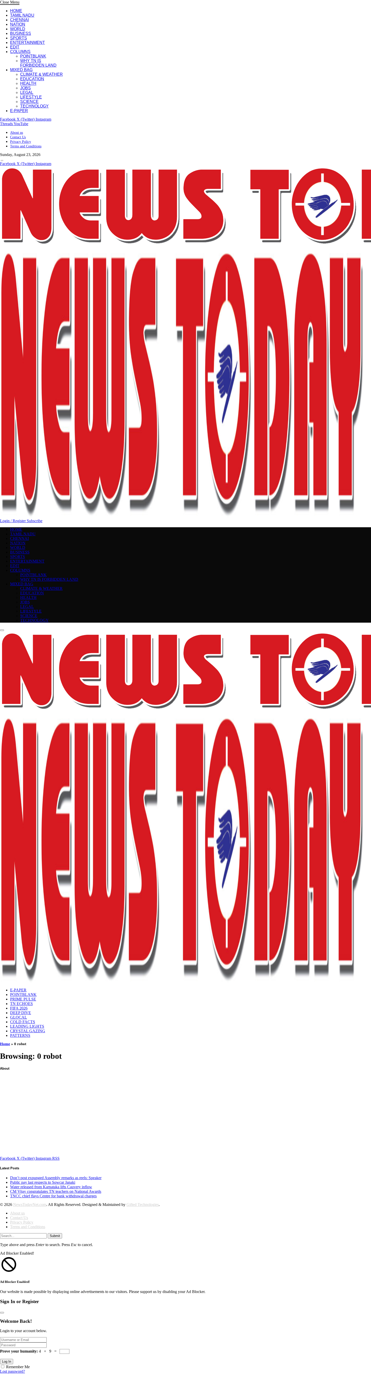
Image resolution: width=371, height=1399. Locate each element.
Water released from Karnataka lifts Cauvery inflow (51, 1187)
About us (16, 133)
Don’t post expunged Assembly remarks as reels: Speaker (55, 1178)
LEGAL (26, 92)
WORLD (17, 29)
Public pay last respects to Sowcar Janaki (42, 1182)
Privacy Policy (20, 142)
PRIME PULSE (23, 999)
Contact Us (18, 137)
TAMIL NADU (22, 15)
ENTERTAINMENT (27, 42)
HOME (16, 11)
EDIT (14, 47)
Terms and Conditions (25, 146)
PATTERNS (20, 1035)
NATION (17, 24)
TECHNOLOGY (34, 106)
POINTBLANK (33, 56)
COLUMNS (20, 51)
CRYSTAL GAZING (27, 1031)
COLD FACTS (22, 1022)
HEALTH (28, 83)
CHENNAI (19, 20)
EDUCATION (32, 79)
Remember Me (18, 1367)
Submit (55, 1236)
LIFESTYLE (31, 97)
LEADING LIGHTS (27, 1026)
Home (5, 1044)
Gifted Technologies (142, 1204)
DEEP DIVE (20, 1013)
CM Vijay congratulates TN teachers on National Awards (55, 1191)
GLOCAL (18, 1017)
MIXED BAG (21, 70)
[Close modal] (2, 1312)
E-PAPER (19, 111)
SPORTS (18, 38)
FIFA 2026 (19, 1008)
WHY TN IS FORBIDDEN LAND (38, 63)
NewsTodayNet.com (29, 1204)
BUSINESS (20, 33)
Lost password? (12, 1371)
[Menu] (2, 160)
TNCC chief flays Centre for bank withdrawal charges (53, 1196)
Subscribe (34, 521)
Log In (6, 1361)
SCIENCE (29, 101)
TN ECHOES (21, 1003)
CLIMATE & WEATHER (41, 74)
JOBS (25, 88)
